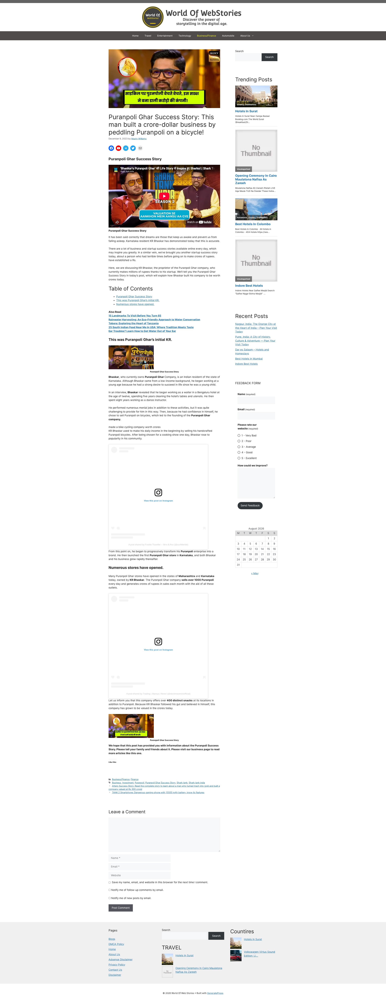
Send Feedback (250, 505)
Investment (128, 782)
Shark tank (182, 782)
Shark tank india (197, 782)
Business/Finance (206, 35)
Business (116, 782)
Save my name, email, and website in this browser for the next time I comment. (160, 882)
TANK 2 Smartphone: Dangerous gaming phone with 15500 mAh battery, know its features (158, 792)
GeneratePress (215, 993)
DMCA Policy (116, 944)
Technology (185, 35)
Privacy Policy (117, 964)
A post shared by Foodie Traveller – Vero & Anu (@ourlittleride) (158, 544)
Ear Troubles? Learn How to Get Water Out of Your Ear (142, 331)
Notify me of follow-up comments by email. (137, 889)
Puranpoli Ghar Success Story (134, 296)
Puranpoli (139, 782)
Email (246, 409)
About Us (245, 35)
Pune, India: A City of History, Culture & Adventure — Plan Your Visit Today (255, 340)
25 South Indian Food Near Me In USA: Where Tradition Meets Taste (151, 327)
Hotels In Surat (184, 955)
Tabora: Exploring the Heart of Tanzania (134, 323)
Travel (148, 35)
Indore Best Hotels (246, 363)
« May (254, 573)
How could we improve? (253, 465)
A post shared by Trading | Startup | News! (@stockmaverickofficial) (158, 693)
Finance (134, 779)
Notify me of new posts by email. (131, 898)
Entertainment (164, 35)
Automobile (228, 35)
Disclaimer (115, 974)
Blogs (112, 939)
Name (246, 394)
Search (239, 51)
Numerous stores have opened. (135, 304)
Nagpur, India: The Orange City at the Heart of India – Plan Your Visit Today (256, 327)
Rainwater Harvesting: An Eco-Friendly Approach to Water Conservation (154, 319)
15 (110, 315)
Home (135, 35)
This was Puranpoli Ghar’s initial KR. (137, 300)
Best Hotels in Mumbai (249, 358)
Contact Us (115, 969)
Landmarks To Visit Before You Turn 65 (136, 315)
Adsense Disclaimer (121, 959)
